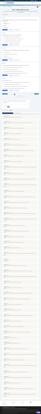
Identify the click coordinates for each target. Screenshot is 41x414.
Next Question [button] (17, 29)
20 (21, 94)
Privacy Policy (22, 403)
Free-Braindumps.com (6, 407)
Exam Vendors (4, 403)
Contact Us (4, 402)
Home (3, 6)
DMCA (12, 403)
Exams (5, 6)
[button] (20, 63)
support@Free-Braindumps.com (9, 0)
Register (32, 0)
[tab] (20, 18)
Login (35, 0)
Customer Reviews (13, 402)
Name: (5, 105)
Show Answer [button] (5, 29)
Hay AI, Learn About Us (5, 404)
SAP (6, 6)
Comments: (5, 102)
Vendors (32, 2)
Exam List (35, 2)
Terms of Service (22, 402)
